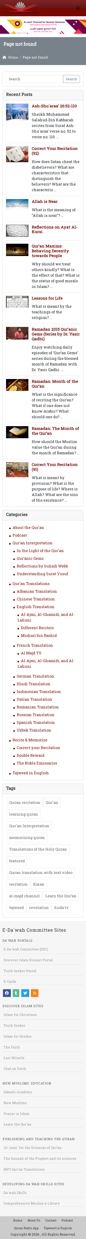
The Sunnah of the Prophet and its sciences (40, 1158)
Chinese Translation (36, 598)
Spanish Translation (36, 722)
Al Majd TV (31, 652)
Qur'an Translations (31, 583)
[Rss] (34, 993)
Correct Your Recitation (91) (55, 467)
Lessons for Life (47, 298)
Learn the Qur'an (17, 1124)
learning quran (23, 814)
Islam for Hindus (18, 1036)
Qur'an (52, 802)
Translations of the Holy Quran (38, 849)
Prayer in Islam (16, 1113)
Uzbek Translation (34, 730)
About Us (33, 1220)
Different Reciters (37, 627)
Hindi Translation (34, 683)
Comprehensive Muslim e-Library (32, 1203)
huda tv (61, 907)
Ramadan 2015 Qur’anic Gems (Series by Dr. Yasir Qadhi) (56, 333)
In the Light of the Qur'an (40, 550)
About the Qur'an (28, 527)
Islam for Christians (20, 1014)
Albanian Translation (37, 591)
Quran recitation (24, 802)
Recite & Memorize (30, 739)
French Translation (35, 645)
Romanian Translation (38, 706)
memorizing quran (27, 837)
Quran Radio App (26, 1228)
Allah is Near (45, 201)
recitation (18, 884)
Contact (51, 1220)
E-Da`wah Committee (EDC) (26, 949)
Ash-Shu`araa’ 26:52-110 (54, 105)
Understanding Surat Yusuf (42, 573)
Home (17, 1220)
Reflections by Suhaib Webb (42, 566)
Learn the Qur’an (60, 895)
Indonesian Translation (39, 691)
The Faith (12, 1047)
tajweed (16, 907)
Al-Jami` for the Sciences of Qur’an (33, 1147)
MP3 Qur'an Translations (24, 1169)
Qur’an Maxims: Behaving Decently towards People (50, 250)
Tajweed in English (31, 772)
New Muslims (15, 1103)
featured (17, 860)
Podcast (20, 535)
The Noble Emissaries (37, 763)
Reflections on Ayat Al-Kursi (54, 229)
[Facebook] (7, 993)
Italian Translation (34, 699)
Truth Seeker (14, 1025)
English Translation (35, 606)
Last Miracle (14, 1058)
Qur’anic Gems (30, 558)
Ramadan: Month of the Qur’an (55, 384)
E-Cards (10, 981)
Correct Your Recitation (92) (55, 151)
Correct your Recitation (38, 747)
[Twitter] (25, 993)
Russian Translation (35, 714)
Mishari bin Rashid (39, 635)
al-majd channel (24, 895)
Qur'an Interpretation (33, 542)
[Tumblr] (16, 993)
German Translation (35, 676)
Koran (38, 884)
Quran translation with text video (40, 872)
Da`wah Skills (15, 1192)
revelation (39, 907)
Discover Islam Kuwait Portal (28, 960)
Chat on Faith (15, 1068)
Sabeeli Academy (18, 1092)
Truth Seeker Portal (20, 971)
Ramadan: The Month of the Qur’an (55, 431)
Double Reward (30, 755)
